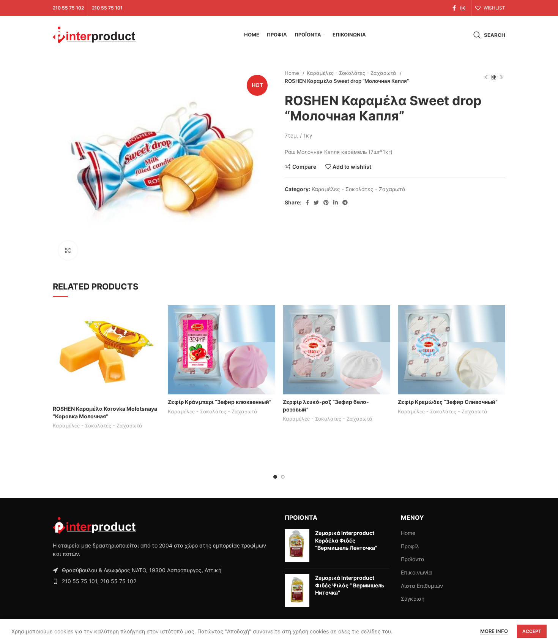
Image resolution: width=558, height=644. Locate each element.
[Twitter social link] (316, 202)
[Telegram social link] (345, 202)
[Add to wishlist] (154, 351)
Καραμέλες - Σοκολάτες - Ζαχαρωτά (352, 73)
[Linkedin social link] (335, 202)
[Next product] (501, 77)
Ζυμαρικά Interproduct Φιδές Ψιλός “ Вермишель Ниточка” (349, 585)
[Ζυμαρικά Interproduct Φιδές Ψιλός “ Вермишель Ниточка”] (297, 590)
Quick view (154, 334)
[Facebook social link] (454, 8)
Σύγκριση (412, 598)
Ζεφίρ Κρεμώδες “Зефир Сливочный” (448, 402)
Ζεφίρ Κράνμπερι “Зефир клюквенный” (219, 402)
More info (494, 631)
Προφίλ (410, 546)
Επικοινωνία (416, 572)
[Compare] (154, 317)
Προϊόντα (412, 559)
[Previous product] (486, 77)
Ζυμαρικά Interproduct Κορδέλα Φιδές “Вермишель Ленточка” (346, 540)
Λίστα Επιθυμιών (422, 585)
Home (293, 73)
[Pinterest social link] (326, 202)
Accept (531, 631)
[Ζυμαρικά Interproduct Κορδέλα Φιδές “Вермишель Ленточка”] (297, 545)
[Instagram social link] (462, 8)
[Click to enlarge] (67, 250)
